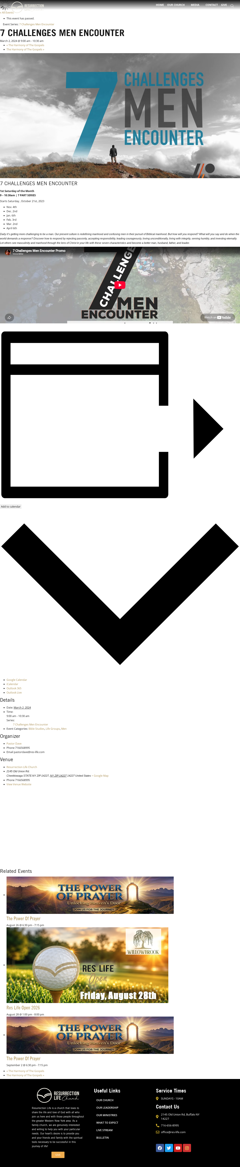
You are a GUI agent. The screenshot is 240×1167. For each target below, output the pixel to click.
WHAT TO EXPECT (107, 1122)
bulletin (102, 1137)
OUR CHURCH (104, 1100)
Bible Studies (36, 729)
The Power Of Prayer (23, 918)
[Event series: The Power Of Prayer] (46, 925)
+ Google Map (100, 775)
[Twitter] (169, 1148)
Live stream (104, 1130)
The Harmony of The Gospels (25, 45)
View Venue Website (19, 784)
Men (64, 729)
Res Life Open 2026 (23, 1008)
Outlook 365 (14, 688)
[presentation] (90, 895)
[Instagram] (187, 1148)
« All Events (7, 12)
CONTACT (212, 5)
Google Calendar (17, 680)
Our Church (176, 5)
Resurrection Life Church (22, 767)
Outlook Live (14, 692)
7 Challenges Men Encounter (30, 724)
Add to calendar (11, 506)
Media (195, 5)
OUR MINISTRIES (106, 1115)
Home (160, 5)
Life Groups (53, 729)
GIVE (224, 5)
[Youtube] (178, 1148)
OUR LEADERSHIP (107, 1107)
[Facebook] (160, 1148)
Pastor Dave (14, 743)
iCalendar (12, 684)
